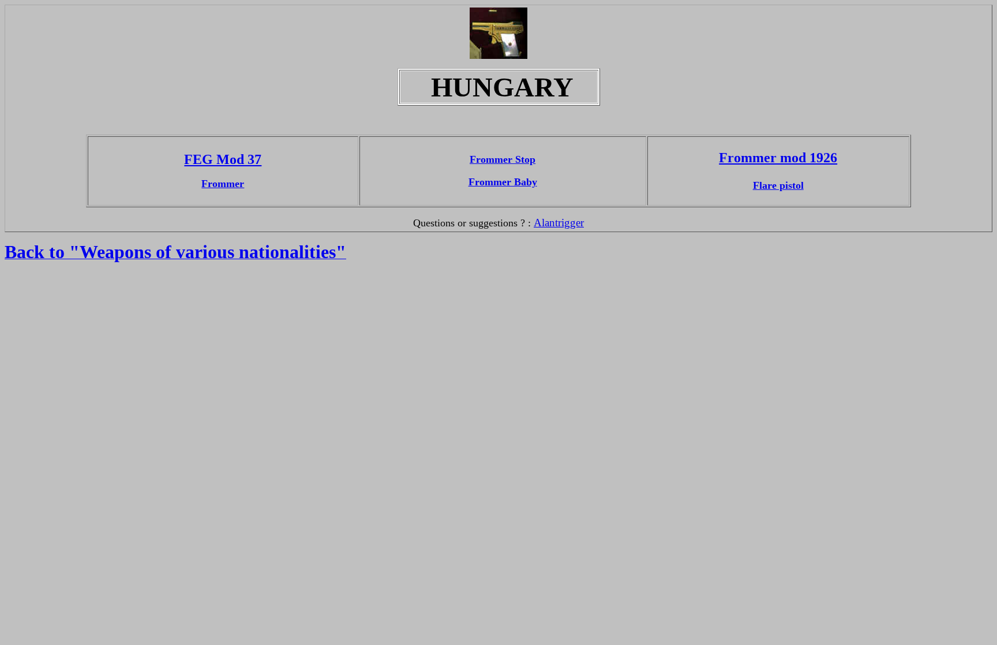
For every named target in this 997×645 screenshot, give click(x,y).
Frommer (222, 183)
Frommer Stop (502, 159)
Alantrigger (559, 223)
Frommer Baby (502, 182)
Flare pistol (778, 185)
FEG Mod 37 (222, 159)
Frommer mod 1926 (778, 157)
